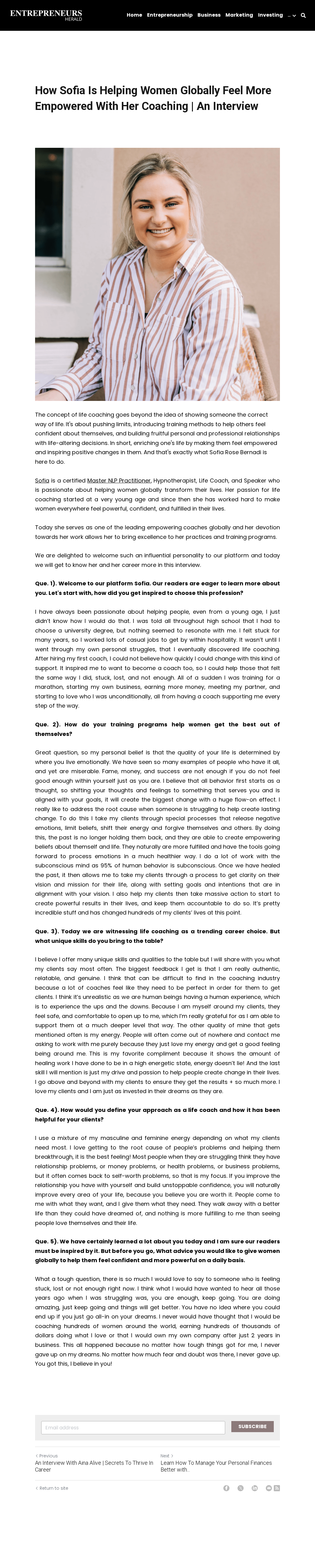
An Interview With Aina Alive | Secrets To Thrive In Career (94, 1466)
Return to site (54, 1488)
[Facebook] (226, 1488)
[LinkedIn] (255, 1488)
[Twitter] (240, 1488)
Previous (48, 1456)
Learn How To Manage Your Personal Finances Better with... (216, 1466)
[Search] (303, 15)
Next (165, 1456)
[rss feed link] (277, 1488)
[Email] (269, 1488)
